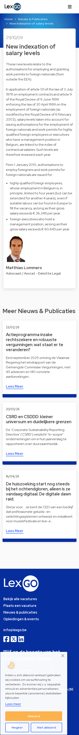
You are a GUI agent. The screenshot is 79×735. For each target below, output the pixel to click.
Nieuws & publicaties (20, 612)
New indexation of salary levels (31, 23)
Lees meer (13, 704)
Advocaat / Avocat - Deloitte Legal (33, 273)
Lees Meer (14, 386)
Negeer (17, 727)
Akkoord (34, 716)
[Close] (63, 656)
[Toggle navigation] (70, 7)
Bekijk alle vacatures (20, 599)
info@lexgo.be (15, 630)
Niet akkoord (46, 727)
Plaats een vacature (19, 605)
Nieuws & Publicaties (33, 19)
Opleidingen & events (21, 619)
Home (8, 19)
